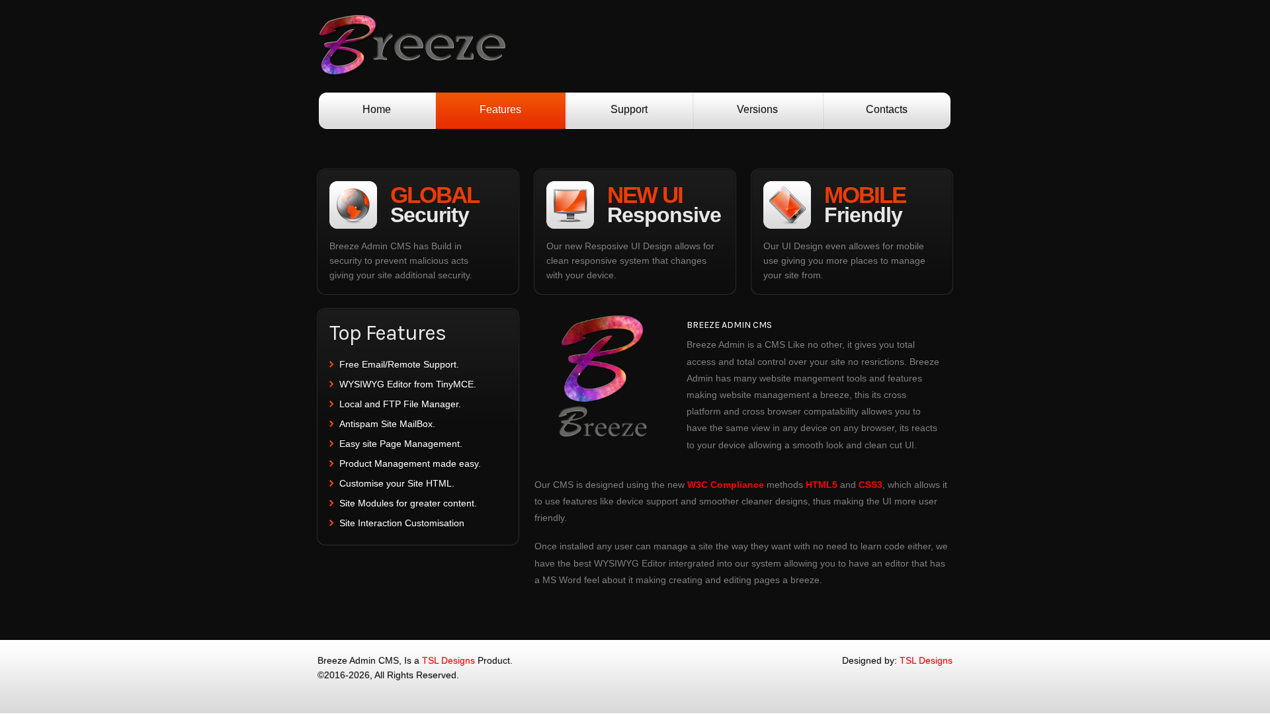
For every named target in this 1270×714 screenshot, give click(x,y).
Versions (757, 109)
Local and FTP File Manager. (400, 404)
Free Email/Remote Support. (399, 364)
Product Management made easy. (410, 463)
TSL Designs (448, 660)
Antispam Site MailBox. (387, 423)
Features (500, 109)
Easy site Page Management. (400, 443)
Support (629, 109)
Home (376, 109)
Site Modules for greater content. (408, 503)
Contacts (887, 109)
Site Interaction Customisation (401, 523)
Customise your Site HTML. (396, 483)
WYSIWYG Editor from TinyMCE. (407, 384)
